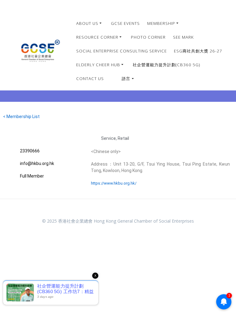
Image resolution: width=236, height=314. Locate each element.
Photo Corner (148, 37)
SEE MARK (183, 37)
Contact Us (90, 78)
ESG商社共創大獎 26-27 (198, 51)
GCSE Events (125, 23)
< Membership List (21, 116)
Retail (123, 138)
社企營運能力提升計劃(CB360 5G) (166, 64)
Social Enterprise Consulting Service (121, 51)
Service (108, 138)
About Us (87, 23)
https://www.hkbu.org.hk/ (113, 183)
